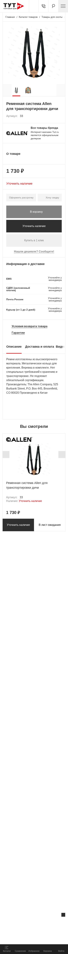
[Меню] (63, 6)
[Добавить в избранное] (59, 116)
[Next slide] (61, 454)
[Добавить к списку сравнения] (51, 116)
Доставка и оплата (39, 346)
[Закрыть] (63, 915)
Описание (14, 346)
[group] (16, 90)
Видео (61, 346)
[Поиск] (53, 6)
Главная (10, 17)
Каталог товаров (28, 17)
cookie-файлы (44, 922)
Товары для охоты (51, 17)
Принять (46, 937)
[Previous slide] (5, 454)
